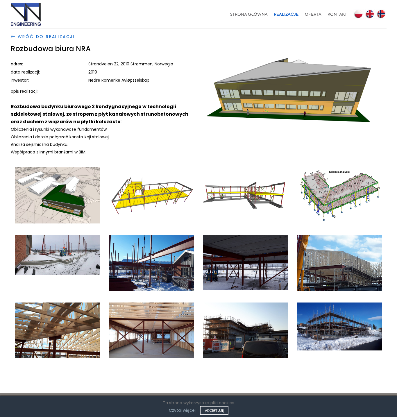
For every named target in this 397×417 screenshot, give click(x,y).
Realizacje (286, 14)
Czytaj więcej (182, 410)
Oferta (313, 14)
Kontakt (337, 14)
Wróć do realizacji (45, 37)
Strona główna (249, 14)
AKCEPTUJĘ (214, 410)
